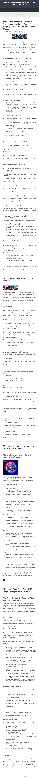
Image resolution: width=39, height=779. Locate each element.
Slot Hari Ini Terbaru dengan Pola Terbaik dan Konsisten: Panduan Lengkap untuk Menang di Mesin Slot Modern (19, 25)
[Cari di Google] (4, 580)
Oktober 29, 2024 (6, 450)
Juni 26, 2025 (5, 31)
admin (12, 450)
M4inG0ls (11, 31)
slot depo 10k (17, 292)
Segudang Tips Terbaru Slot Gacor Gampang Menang (19, 4)
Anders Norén (32, 775)
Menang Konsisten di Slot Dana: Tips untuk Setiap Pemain (19, 447)
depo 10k (10, 62)
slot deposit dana (13, 50)
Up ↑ (26, 776)
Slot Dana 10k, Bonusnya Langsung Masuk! (18, 279)
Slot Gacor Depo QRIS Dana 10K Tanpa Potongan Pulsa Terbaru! (17, 590)
